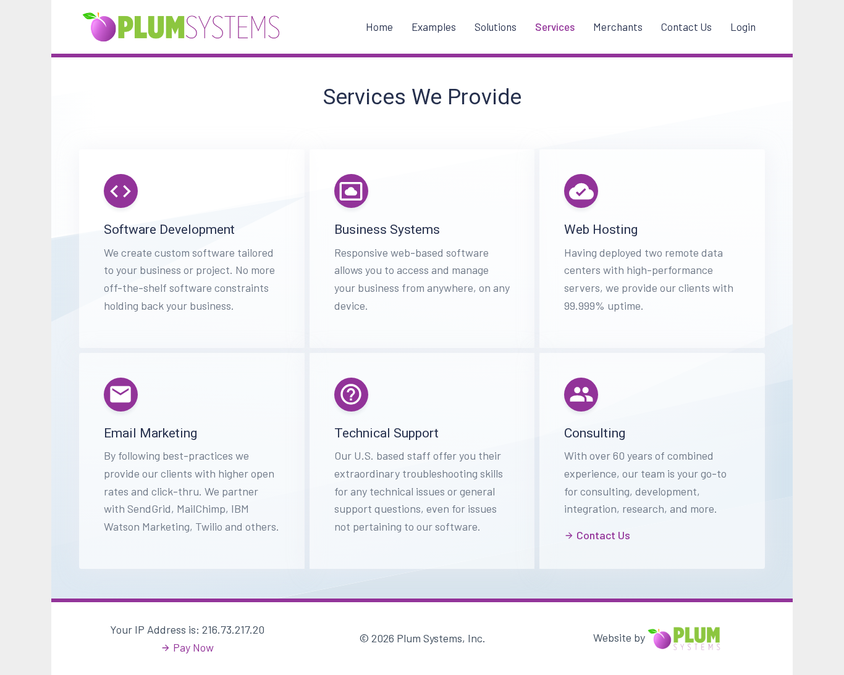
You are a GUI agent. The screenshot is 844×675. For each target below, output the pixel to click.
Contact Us (686, 26)
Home (379, 26)
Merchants (618, 26)
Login (743, 26)
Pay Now (193, 647)
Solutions (496, 26)
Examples (433, 26)
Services (555, 26)
